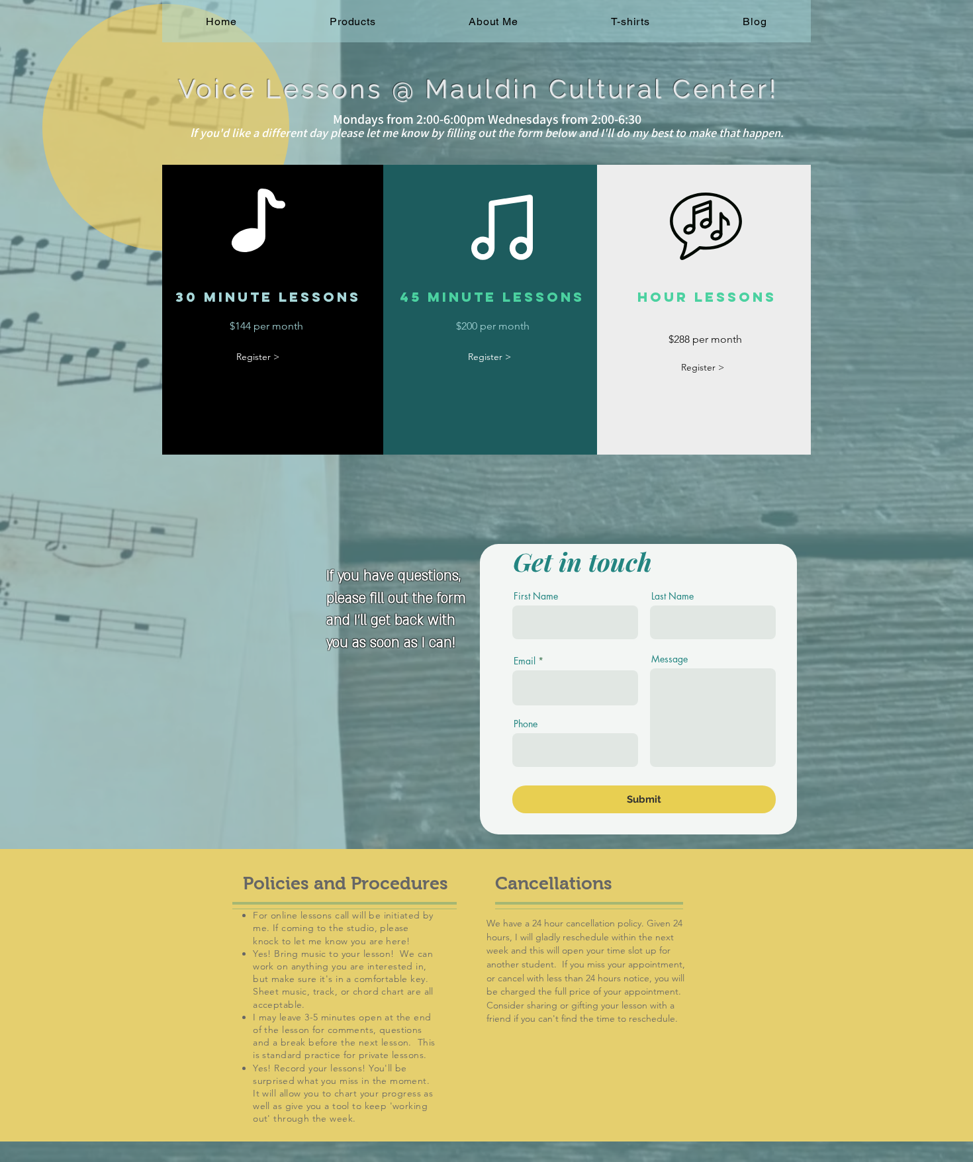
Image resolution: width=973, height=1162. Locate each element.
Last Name (672, 596)
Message (669, 659)
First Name (536, 596)
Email (524, 661)
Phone (525, 724)
